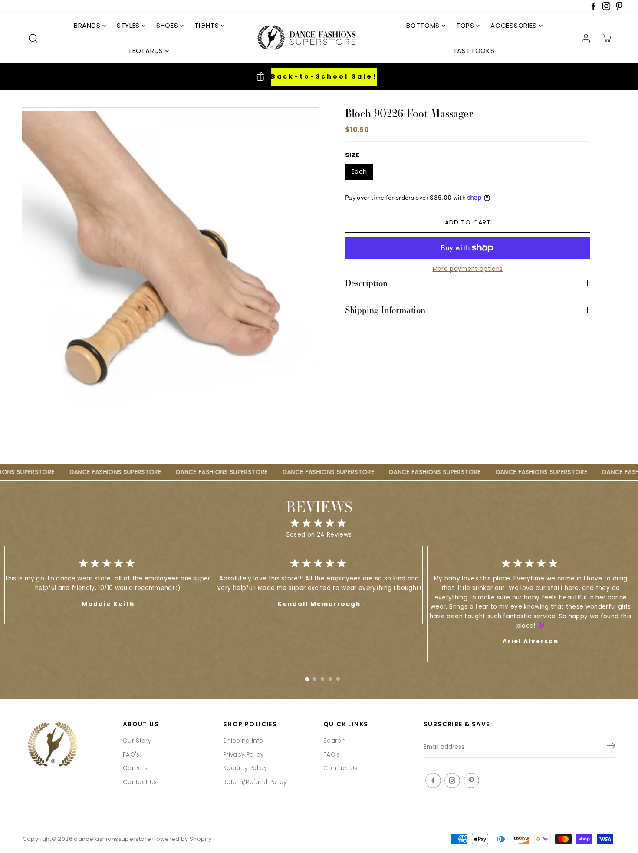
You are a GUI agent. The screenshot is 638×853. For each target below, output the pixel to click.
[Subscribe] (611, 747)
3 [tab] (322, 677)
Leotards (147, 50)
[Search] (33, 38)
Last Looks (474, 50)
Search (334, 741)
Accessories (514, 25)
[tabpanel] (319, 585)
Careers (135, 768)
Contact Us (140, 782)
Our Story (137, 741)
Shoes (168, 25)
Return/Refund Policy (255, 782)
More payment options (468, 269)
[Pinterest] (619, 8)
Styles (129, 25)
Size (352, 155)
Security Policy (245, 768)
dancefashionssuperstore (112, 839)
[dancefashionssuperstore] (304, 38)
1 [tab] (307, 677)
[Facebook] (593, 8)
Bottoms (424, 25)
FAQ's (131, 755)
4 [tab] (330, 677)
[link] (68, 745)
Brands (88, 25)
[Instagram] (606, 8)
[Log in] (585, 38)
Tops (466, 25)
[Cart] (606, 38)
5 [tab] (338, 677)
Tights (207, 25)
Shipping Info (243, 741)
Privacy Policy (243, 755)
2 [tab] (314, 677)
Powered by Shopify (181, 839)
